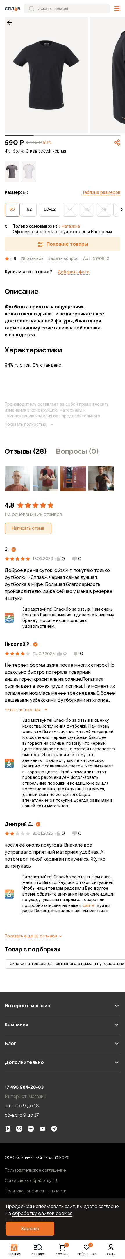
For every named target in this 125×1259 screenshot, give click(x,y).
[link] (9, 22)
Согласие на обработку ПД (32, 1180)
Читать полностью (22, 709)
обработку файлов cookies (42, 1213)
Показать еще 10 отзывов (31, 936)
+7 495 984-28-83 (24, 1087)
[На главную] (12, 8)
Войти (111, 1254)
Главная (14, 1254)
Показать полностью (25, 424)
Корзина (62, 1250)
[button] (117, 8)
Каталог (38, 1254)
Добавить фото (74, 271)
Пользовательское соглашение (35, 1170)
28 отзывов (32, 258)
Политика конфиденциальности (35, 1191)
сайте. (89, 905)
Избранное (86, 1250)
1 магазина (69, 226)
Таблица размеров (101, 192)
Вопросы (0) (77, 451)
